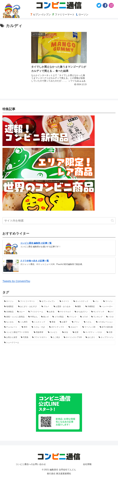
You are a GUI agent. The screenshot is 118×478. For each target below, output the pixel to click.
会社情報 (87, 464)
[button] (112, 220)
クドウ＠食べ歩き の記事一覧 (34, 260)
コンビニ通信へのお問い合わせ (31, 464)
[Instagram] (111, 5)
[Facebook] (105, 5)
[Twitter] (98, 5)
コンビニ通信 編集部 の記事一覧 (36, 243)
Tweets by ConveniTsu (16, 281)
